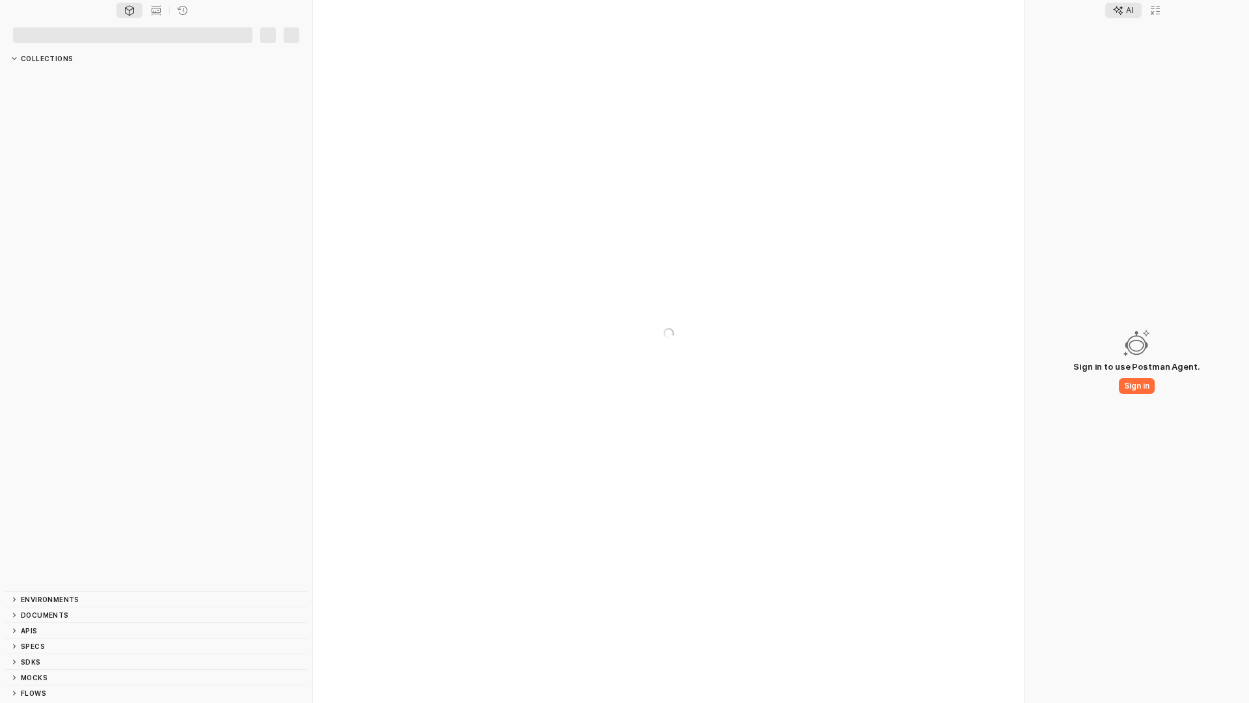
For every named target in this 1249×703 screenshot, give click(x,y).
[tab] (129, 10)
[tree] (156, 328)
